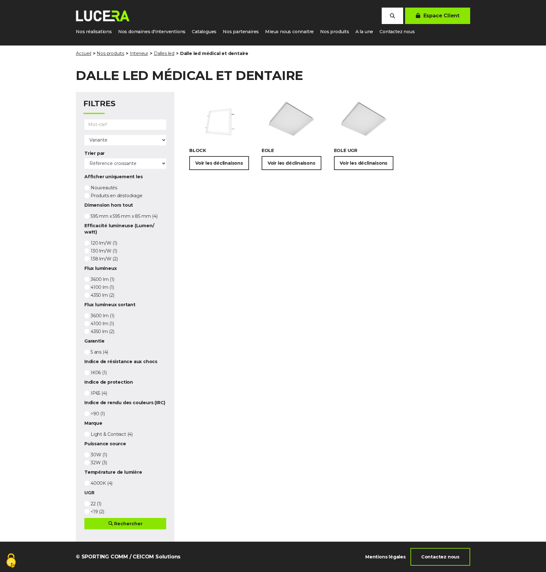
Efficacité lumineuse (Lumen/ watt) (119, 229)
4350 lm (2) (102, 295)
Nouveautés (104, 188)
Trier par (94, 153)
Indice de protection (108, 382)
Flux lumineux (100, 268)
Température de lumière (113, 472)
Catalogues (204, 31)
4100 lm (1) (102, 287)
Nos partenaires (241, 31)
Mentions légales (385, 557)
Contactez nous (397, 31)
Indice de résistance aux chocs (120, 361)
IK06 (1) (98, 372)
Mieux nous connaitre (289, 31)
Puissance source (105, 444)
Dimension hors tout (108, 205)
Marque (93, 423)
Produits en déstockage (117, 195)
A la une (364, 31)
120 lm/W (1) (104, 243)
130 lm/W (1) (104, 251)
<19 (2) (97, 511)
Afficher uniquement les (113, 177)
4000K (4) (101, 483)
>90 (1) (98, 414)
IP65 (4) (99, 393)
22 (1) (96, 504)
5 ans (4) (99, 352)
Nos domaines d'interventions (151, 31)
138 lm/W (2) (104, 259)
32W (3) (99, 463)
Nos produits (334, 31)
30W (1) (99, 455)
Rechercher (128, 523)
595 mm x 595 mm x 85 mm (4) (124, 216)
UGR (89, 493)
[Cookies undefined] (11, 561)
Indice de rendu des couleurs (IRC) (124, 402)
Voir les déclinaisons (219, 163)
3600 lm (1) (102, 279)
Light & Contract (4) (112, 434)
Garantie (94, 341)
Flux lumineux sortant (110, 304)
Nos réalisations (94, 31)
